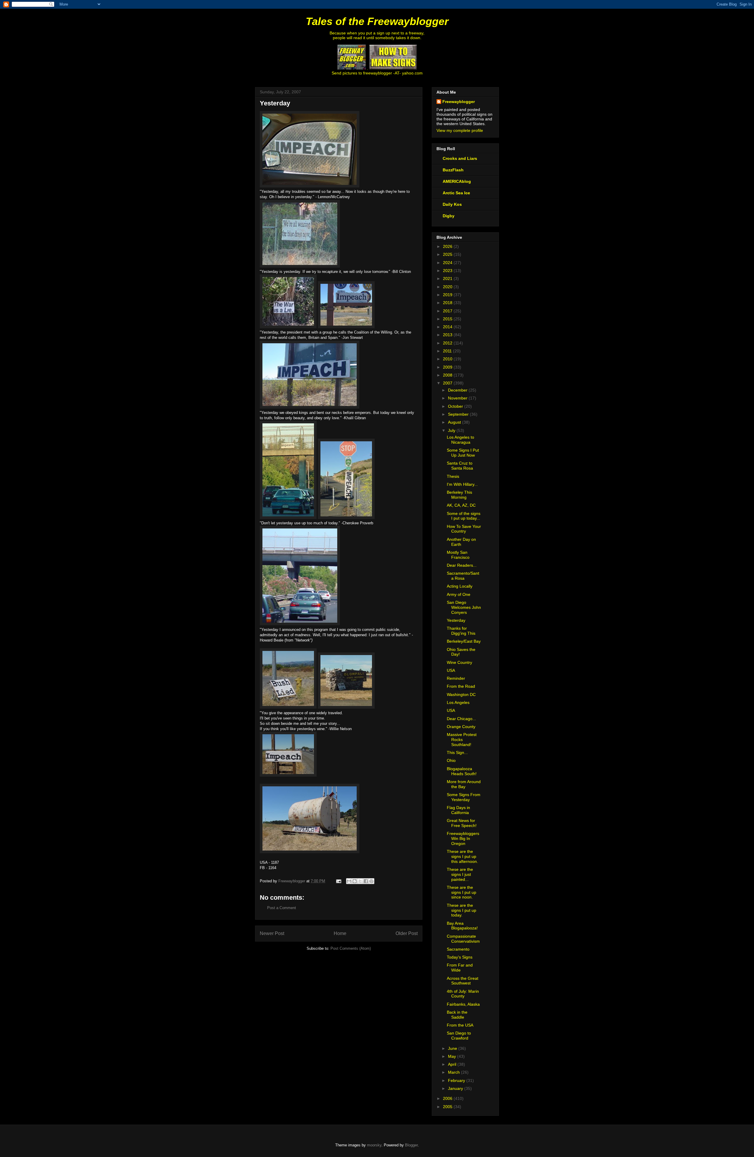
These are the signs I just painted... (460, 874)
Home (340, 933)
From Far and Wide (460, 967)
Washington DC (461, 694)
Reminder (456, 678)
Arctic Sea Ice (456, 192)
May (452, 1056)
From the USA (460, 1025)
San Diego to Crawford (459, 1035)
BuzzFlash (453, 170)
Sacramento (458, 949)
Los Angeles (458, 702)
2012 (448, 343)
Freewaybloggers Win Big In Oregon (463, 838)
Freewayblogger (458, 101)
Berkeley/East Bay (464, 641)
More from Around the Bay (464, 784)
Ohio (451, 760)
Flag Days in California (458, 810)
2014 (448, 326)
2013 (448, 334)
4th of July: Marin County (463, 994)
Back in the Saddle (457, 1015)
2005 (448, 1106)
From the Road (461, 686)
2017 (448, 311)
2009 (448, 367)
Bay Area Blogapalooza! (462, 926)
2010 (448, 359)
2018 (448, 302)
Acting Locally (459, 586)
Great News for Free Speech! (462, 823)
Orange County (461, 726)
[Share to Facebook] (366, 881)
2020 (448, 286)
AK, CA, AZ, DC (461, 505)
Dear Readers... (462, 565)
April (452, 1064)
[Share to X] (360, 881)
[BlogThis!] (355, 881)
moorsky (374, 1145)
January (456, 1088)
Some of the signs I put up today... (463, 516)
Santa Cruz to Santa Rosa (460, 465)
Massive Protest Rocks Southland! (462, 739)
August (455, 422)
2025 (448, 254)
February (457, 1080)
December (458, 390)
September (459, 414)
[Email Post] (338, 881)
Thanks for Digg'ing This (461, 631)
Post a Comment (281, 908)
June (453, 1048)
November (458, 398)
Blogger (411, 1145)
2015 (448, 318)
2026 (448, 246)
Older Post (407, 933)
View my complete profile (459, 130)
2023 (448, 270)
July (452, 430)
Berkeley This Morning (459, 495)
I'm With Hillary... (462, 484)
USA (451, 670)
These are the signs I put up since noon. (461, 892)
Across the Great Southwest (462, 981)
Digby (448, 215)
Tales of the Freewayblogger (377, 21)
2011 (448, 351)
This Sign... (457, 752)
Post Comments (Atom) (350, 948)
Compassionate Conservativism (463, 939)
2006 (448, 1098)
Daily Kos (452, 204)
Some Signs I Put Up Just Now (463, 453)
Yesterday (456, 620)
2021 (448, 278)
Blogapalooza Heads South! (462, 771)
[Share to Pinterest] (371, 881)
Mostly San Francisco (458, 555)
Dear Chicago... (461, 718)
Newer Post (272, 933)
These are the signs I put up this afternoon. (462, 856)
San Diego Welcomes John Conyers (464, 607)
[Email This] (349, 881)
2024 (448, 262)
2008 (448, 375)
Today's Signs (459, 957)
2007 (448, 383)
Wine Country (459, 662)
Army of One (458, 594)
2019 (448, 294)
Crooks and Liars (460, 158)
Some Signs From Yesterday (463, 797)
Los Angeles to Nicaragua (460, 440)
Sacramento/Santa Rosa (463, 576)
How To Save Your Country (464, 529)
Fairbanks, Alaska (463, 1004)
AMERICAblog (457, 181)
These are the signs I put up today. (461, 910)
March (454, 1072)
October (456, 406)
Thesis (453, 476)
